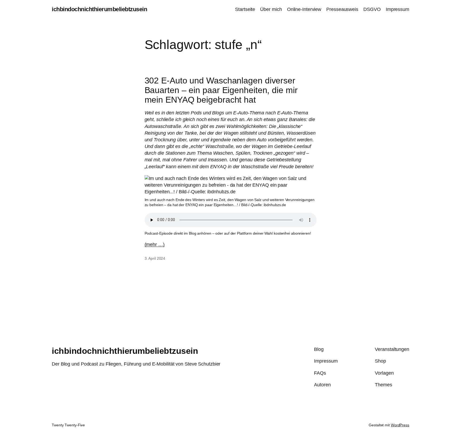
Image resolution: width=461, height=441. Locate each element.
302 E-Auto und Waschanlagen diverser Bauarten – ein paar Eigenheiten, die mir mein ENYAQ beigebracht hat (221, 90)
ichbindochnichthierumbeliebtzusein (99, 9)
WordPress (400, 425)
